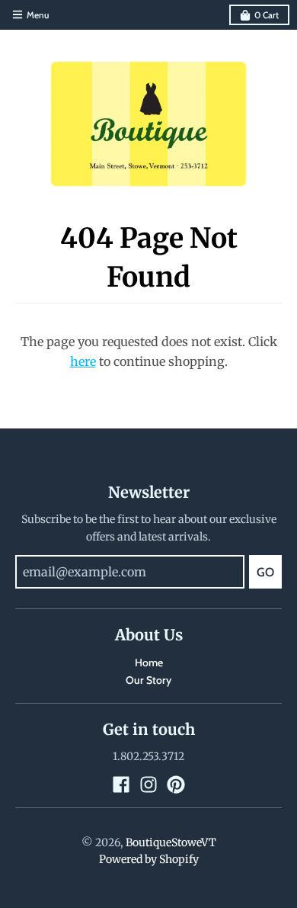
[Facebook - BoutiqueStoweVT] (121, 784)
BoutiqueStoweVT (171, 842)
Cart (266, 15)
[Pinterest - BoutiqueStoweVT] (176, 784)
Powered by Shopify (149, 859)
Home (149, 662)
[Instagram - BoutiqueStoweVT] (148, 784)
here (83, 361)
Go (265, 572)
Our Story (148, 680)
